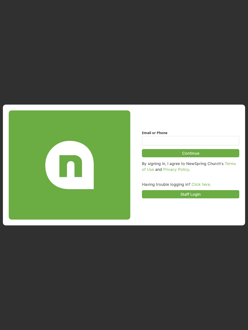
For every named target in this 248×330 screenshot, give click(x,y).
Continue (190, 153)
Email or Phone (154, 133)
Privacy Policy (176, 169)
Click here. (201, 184)
